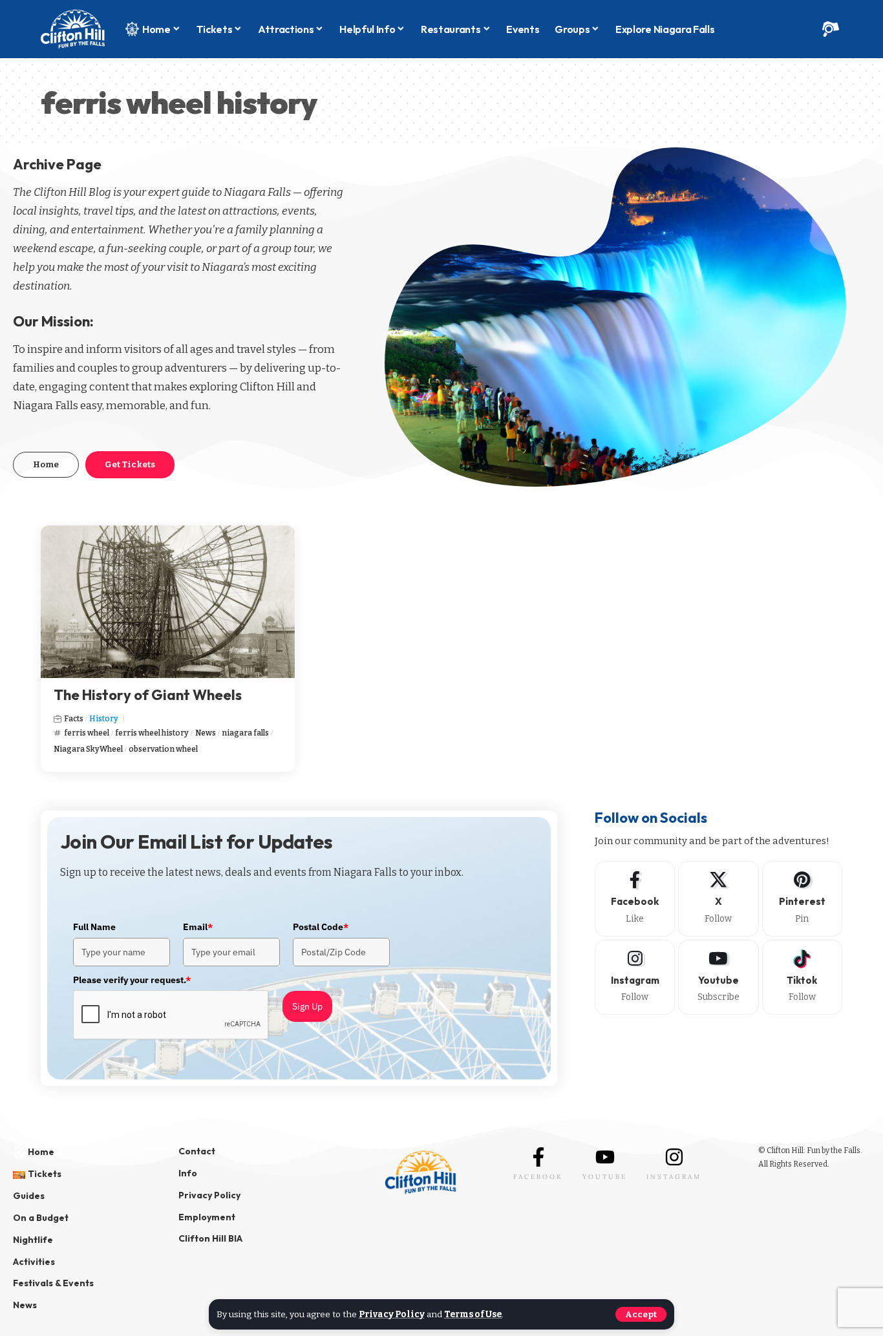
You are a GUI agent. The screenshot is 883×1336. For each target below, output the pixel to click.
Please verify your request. (132, 980)
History (103, 718)
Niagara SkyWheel (88, 749)
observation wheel (163, 749)
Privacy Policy (392, 1314)
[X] (718, 898)
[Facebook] (635, 898)
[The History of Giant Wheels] (168, 601)
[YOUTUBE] (605, 1157)
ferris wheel (86, 732)
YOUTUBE (604, 1176)
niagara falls (245, 732)
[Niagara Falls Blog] (73, 29)
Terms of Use (473, 1314)
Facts (73, 718)
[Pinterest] (802, 898)
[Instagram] (635, 977)
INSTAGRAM (673, 1176)
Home (46, 464)
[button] (640, 1314)
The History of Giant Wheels (148, 695)
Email (198, 927)
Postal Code (320, 927)
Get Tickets (130, 464)
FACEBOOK (538, 1176)
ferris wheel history (152, 732)
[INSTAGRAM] (674, 1157)
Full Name (94, 927)
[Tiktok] (802, 977)
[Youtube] (718, 977)
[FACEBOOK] (538, 1157)
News (205, 732)
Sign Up (307, 1006)
